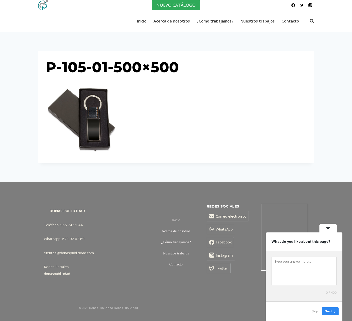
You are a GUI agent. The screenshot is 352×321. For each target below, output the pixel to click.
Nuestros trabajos (257, 21)
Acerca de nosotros (171, 21)
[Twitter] (302, 5)
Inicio (142, 21)
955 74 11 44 (71, 224)
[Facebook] (293, 5)
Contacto (290, 21)
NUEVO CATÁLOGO (176, 5)
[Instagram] (310, 5)
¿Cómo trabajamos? (215, 21)
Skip (315, 311)
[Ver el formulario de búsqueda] (309, 21)
